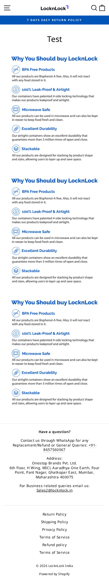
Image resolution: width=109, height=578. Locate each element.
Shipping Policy (54, 521)
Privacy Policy (54, 529)
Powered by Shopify (54, 574)
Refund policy (54, 544)
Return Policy (54, 514)
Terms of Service (54, 537)
